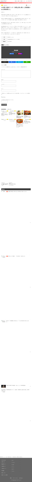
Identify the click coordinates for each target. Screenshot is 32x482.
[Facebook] (12, 53)
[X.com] (16, 53)
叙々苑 (16, 19)
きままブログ (3, 1)
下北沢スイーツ (4, 468)
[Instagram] (20, 53)
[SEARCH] (31, 1)
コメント (3, 69)
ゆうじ (25, 22)
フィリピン (13, 462)
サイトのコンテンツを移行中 (16, 2)
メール (2, 84)
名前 (2, 79)
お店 (2, 5)
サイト (2, 88)
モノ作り (13, 464)
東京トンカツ (3, 472)
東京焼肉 (3, 470)
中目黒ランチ (3, 466)
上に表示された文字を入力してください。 (7, 99)
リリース (13, 471)
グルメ (13, 460)
